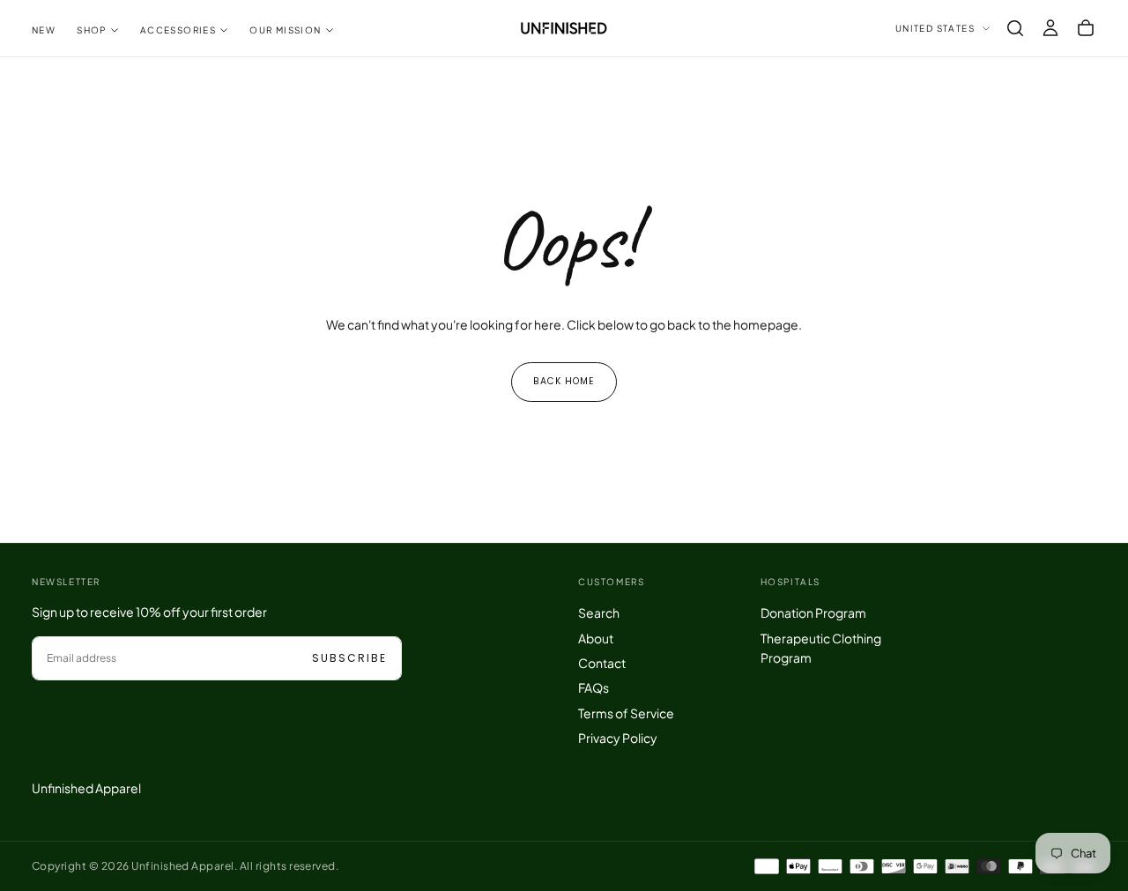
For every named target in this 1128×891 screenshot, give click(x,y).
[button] (1015, 28)
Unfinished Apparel (86, 788)
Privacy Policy (617, 738)
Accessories (178, 30)
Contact (602, 663)
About (595, 638)
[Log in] (1050, 28)
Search (599, 612)
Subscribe (349, 657)
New (44, 30)
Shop (92, 30)
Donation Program (813, 612)
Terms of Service (626, 713)
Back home (564, 381)
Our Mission (285, 30)
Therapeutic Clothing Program (821, 647)
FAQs (593, 687)
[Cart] (1085, 28)
